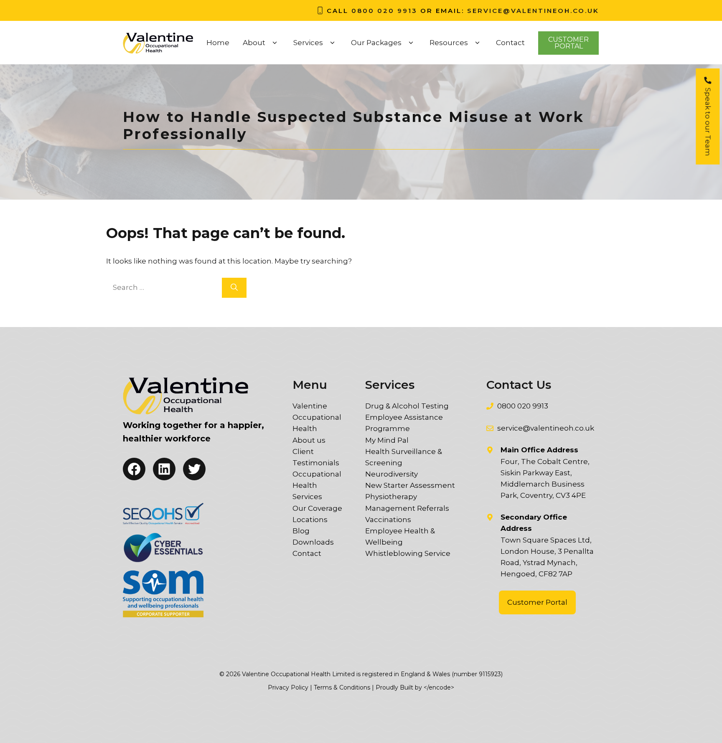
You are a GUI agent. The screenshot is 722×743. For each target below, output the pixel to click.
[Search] (234, 288)
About (254, 42)
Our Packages (376, 42)
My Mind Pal (387, 440)
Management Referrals (407, 508)
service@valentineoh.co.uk (533, 11)
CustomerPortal (568, 43)
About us (308, 440)
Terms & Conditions (342, 687)
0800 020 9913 (384, 11)
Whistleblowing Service (407, 553)
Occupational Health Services (316, 485)
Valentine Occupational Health (316, 417)
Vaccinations (388, 519)
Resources (449, 42)
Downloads (313, 542)
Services (308, 42)
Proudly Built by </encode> (415, 687)
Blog (301, 531)
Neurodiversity (391, 474)
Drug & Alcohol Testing (407, 406)
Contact (510, 42)
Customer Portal (537, 602)
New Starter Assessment (410, 485)
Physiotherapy (391, 496)
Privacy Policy (288, 687)
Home (217, 42)
